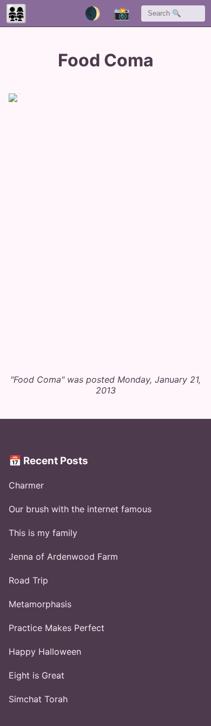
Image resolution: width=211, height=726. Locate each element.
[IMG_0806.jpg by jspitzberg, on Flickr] (110, 228)
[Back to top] (179, 699)
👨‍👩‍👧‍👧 (16, 13)
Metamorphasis (40, 604)
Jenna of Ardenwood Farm (63, 556)
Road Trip (28, 580)
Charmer (26, 485)
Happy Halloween (45, 651)
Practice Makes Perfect (56, 627)
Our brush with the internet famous (80, 509)
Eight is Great (36, 675)
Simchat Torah (38, 699)
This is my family (43, 532)
